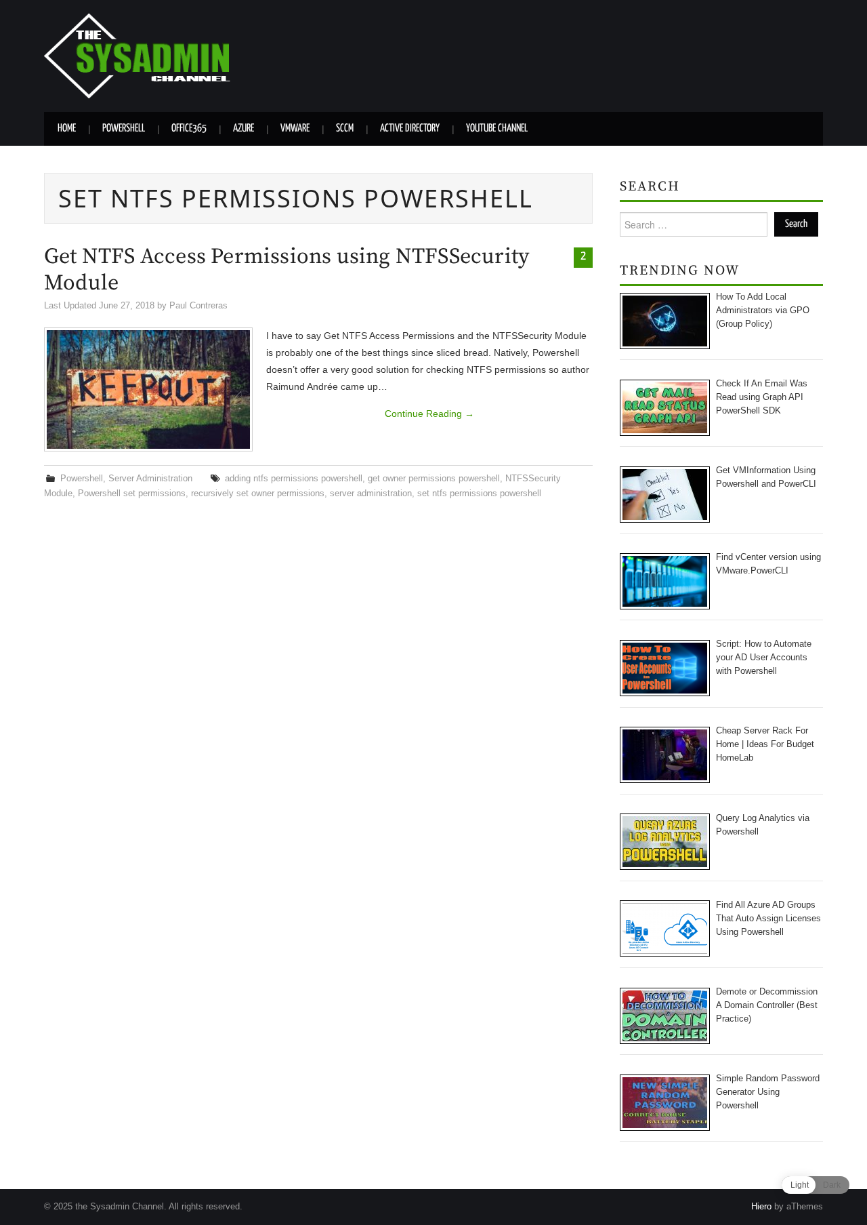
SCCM (345, 128)
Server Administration (150, 478)
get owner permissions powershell (434, 478)
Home (67, 128)
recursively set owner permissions (257, 493)
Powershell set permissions (132, 493)
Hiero (761, 1206)
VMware (295, 128)
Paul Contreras (198, 305)
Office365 (189, 128)
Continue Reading (429, 413)
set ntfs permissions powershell (479, 493)
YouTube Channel (497, 128)
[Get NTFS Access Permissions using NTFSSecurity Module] (148, 389)
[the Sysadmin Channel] (137, 54)
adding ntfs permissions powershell (293, 478)
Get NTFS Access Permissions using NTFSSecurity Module (286, 269)
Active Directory (410, 128)
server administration (371, 493)
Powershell (123, 128)
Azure (243, 128)
